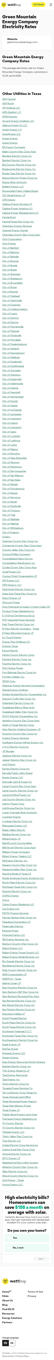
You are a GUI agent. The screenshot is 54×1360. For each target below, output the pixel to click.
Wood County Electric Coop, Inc (20, 1175)
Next (41, 1259)
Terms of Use (35, 1291)
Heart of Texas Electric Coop (18, 725)
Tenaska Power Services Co (17, 1088)
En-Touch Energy (11, 637)
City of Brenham (11, 274)
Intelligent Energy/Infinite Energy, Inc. (22, 742)
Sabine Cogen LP (11, 983)
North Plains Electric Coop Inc (19, 882)
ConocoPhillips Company (16, 554)
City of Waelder (11, 519)
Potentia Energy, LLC (13, 935)
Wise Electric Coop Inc (15, 1171)
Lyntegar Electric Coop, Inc (17, 821)
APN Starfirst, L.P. (11, 112)
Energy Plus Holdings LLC (16, 641)
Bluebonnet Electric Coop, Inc (19, 169)
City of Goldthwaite (13, 366)
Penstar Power (10, 930)
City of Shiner (9, 501)
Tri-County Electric (12, 1123)
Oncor (5, 900)
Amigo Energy (10, 138)
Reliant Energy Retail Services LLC (20, 957)
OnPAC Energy (10, 895)
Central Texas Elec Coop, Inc (18, 221)
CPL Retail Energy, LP (13, 195)
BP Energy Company (13, 147)
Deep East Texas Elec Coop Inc (19, 593)
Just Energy (9, 764)
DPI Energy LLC (10, 580)
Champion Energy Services (17, 226)
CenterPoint (9, 217)
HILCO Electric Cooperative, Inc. (20, 716)
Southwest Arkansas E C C (16, 1031)
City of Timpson (11, 510)
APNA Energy (9, 116)
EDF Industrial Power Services (18, 620)
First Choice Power (12, 668)
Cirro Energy (9, 243)
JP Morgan (8, 751)
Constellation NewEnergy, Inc (18, 563)
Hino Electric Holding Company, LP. (21, 729)
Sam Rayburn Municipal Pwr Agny (20, 996)
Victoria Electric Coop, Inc (16, 1154)
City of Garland (10, 348)
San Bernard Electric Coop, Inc (19, 1000)
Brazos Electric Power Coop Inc (20, 177)
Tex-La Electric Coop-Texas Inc (19, 1092)
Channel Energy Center (15, 230)
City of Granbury (11, 374)
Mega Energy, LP (11, 838)
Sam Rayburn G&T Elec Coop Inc (20, 992)
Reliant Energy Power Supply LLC (20, 952)
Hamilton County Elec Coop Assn (20, 720)
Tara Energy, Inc (11, 1079)
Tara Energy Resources (15, 1075)
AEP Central (9, 99)
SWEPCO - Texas (11, 978)
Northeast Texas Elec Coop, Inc (19, 887)
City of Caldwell (11, 296)
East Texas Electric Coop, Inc (18, 624)
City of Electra (10, 322)
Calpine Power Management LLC (20, 212)
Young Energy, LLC (12, 1184)
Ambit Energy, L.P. (12, 129)
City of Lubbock (11, 440)
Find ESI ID (8, 1309)
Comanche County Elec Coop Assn (22, 545)
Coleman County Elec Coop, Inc (20, 541)
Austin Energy (10, 142)
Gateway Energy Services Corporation (23, 685)
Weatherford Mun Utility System (20, 1162)
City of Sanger (10, 484)
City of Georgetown (13, 353)
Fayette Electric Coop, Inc (16, 663)
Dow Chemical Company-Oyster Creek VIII (26, 606)
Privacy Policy (23, 1356)
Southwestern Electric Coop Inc (20, 1040)
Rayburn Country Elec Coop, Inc (20, 943)
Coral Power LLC (11, 571)
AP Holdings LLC (11, 107)
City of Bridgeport (12, 278)
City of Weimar (10, 523)
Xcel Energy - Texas (13, 1180)
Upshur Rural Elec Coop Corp (18, 1149)
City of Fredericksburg (14, 344)
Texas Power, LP (11, 1110)
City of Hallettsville (12, 383)
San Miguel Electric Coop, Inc (18, 1005)
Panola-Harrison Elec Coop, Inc (19, 917)
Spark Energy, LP (11, 1044)
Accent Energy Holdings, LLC (18, 121)
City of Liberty (10, 423)
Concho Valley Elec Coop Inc (18, 549)
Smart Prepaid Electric (14, 1018)
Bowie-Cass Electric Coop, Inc (19, 173)
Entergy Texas (10, 646)
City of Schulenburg (13, 488)
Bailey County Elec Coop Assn (19, 151)
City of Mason (10, 449)
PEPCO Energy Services (15, 913)
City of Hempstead (12, 396)
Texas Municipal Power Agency (19, 1101)
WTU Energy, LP (11, 1158)
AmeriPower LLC (11, 134)
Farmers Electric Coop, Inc (17, 659)
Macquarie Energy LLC (14, 825)
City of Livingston (11, 427)
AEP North (8, 103)
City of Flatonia (10, 331)
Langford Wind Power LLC (16, 795)
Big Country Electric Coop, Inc (19, 164)
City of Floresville (11, 335)
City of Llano (9, 431)
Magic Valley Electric (13, 830)
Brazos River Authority (14, 182)
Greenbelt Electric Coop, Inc (18, 703)
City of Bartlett (10, 247)
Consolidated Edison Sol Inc (17, 558)
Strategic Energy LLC (13, 1053)
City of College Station (14, 309)
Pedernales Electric (12, 926)
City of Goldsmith (12, 361)
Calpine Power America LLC (17, 208)
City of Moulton (11, 453)
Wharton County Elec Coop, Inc (20, 1167)
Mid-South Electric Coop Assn (19, 847)
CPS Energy (8, 199)
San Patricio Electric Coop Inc (18, 1009)
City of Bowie (9, 265)
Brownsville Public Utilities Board (20, 191)
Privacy (32, 1296)
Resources (8, 1313)
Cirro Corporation (12, 239)
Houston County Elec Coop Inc (19, 733)
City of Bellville (10, 256)
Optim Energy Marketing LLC (18, 904)
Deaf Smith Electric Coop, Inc (18, 589)
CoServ (6, 536)
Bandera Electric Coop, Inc (17, 156)
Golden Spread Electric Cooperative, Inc (24, 694)
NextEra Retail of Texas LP (16, 873)
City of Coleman (11, 304)
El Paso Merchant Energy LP (18, 633)
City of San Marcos (12, 475)
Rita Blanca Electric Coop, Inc (18, 965)
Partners (7, 1322)
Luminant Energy (11, 816)
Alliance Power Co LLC (14, 125)
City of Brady (9, 269)
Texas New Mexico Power (16, 1105)
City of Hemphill (11, 392)
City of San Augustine (14, 471)
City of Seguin (10, 493)
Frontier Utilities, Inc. (13, 676)
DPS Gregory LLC (11, 585)
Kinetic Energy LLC (12, 777)
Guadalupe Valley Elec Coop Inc (20, 711)
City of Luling (9, 444)
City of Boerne (10, 261)
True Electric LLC (11, 1140)
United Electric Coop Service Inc (20, 1145)
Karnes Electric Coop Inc (16, 768)
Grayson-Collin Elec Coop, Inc (19, 698)
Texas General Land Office (16, 1097)
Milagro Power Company (16, 851)
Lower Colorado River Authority (19, 812)
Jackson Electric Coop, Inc (17, 755)
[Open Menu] (50, 5)
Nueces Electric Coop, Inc (16, 891)
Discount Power (11, 602)
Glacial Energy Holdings (15, 690)
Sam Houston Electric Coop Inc (19, 987)
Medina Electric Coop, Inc (16, 834)
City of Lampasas (11, 414)
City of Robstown (12, 466)
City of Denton (10, 318)
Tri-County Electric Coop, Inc (18, 1127)
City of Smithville (11, 506)
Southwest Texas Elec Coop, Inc (20, 1035)
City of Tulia (8, 514)
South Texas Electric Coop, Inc (19, 1027)
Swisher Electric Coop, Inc (16, 1066)
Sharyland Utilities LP (13, 1013)
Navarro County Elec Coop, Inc (19, 865)
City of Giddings (11, 357)
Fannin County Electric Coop (18, 655)
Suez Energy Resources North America (23, 1062)
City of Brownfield (12, 282)
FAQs (5, 1296)
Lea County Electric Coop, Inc (18, 799)
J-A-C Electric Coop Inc (15, 746)
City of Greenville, (12, 379)
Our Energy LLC (11, 908)
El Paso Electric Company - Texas (20, 628)
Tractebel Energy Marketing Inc (19, 1118)
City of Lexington (11, 418)
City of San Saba (11, 479)
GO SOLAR (38, 4)
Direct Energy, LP (11, 598)
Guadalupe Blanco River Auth (18, 707)
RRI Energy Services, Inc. (15, 939)
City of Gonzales (11, 370)
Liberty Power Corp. (13, 803)
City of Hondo (10, 401)
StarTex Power (10, 1048)
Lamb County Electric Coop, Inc (20, 790)
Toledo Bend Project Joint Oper (19, 1114)
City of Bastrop (10, 252)
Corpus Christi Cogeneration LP (19, 576)
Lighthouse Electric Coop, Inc (18, 808)
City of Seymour (11, 497)
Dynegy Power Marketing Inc (18, 611)
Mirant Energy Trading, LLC (16, 856)
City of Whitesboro (13, 528)
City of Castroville (12, 300)
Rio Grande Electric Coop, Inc (18, 961)
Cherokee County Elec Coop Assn (21, 234)
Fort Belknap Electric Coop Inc (19, 672)
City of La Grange (12, 409)
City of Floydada (11, 339)
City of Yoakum (10, 532)
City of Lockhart (11, 436)
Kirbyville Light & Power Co (17, 781)
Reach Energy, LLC (12, 948)
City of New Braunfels (14, 458)
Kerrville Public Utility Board (17, 773)
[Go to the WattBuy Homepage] (11, 5)
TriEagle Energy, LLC (13, 1132)
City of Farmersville (13, 326)
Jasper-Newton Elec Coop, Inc (19, 760)
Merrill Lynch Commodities (17, 843)
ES (12, 1343)
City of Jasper (10, 405)
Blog (4, 1304)
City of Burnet (10, 291)
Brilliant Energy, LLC (13, 186)
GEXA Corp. (9, 681)
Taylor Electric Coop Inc (15, 1083)
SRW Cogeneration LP (14, 974)
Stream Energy (10, 1057)
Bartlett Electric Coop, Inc (16, 160)
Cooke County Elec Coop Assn (19, 567)
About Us (7, 1300)
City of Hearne (10, 388)
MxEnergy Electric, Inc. (15, 860)
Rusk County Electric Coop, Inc (19, 970)
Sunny (6, 1291)
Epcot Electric (10, 650)
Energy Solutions (12, 1318)
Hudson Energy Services (15, 738)
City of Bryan (9, 287)
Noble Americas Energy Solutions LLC (23, 878)
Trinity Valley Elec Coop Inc (17, 1136)
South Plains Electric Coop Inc (19, 1022)
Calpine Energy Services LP (17, 204)
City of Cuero (9, 313)
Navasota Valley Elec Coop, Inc (19, 869)
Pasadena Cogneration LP (16, 922)
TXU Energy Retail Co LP (15, 1070)
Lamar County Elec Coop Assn (19, 786)
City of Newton (11, 462)
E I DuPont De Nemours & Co (18, 615)
